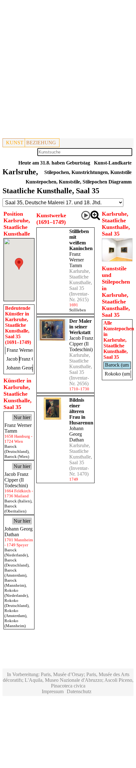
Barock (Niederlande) (16, 552)
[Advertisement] (68, 70)
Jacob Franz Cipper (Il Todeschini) (81, 343)
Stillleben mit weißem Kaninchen (81, 240)
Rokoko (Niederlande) (16, 593)
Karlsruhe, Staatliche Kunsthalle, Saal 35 (80, 279)
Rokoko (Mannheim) (15, 623)
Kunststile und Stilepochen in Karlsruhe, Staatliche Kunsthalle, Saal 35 (116, 291)
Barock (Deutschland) (16, 449)
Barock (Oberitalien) (15, 508)
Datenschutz (79, 691)
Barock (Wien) (16, 456)
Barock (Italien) (17, 501)
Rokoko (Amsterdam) (15, 613)
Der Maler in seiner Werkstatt (80, 326)
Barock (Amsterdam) (15, 573)
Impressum (53, 691)
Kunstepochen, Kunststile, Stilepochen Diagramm (79, 181)
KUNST (14, 142)
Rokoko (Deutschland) (16, 603)
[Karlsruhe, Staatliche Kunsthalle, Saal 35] (117, 259)
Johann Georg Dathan (76, 434)
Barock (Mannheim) (15, 583)
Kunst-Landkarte (113, 162)
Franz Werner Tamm (76, 259)
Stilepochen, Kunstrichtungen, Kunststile (88, 172)
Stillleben (77, 310)
